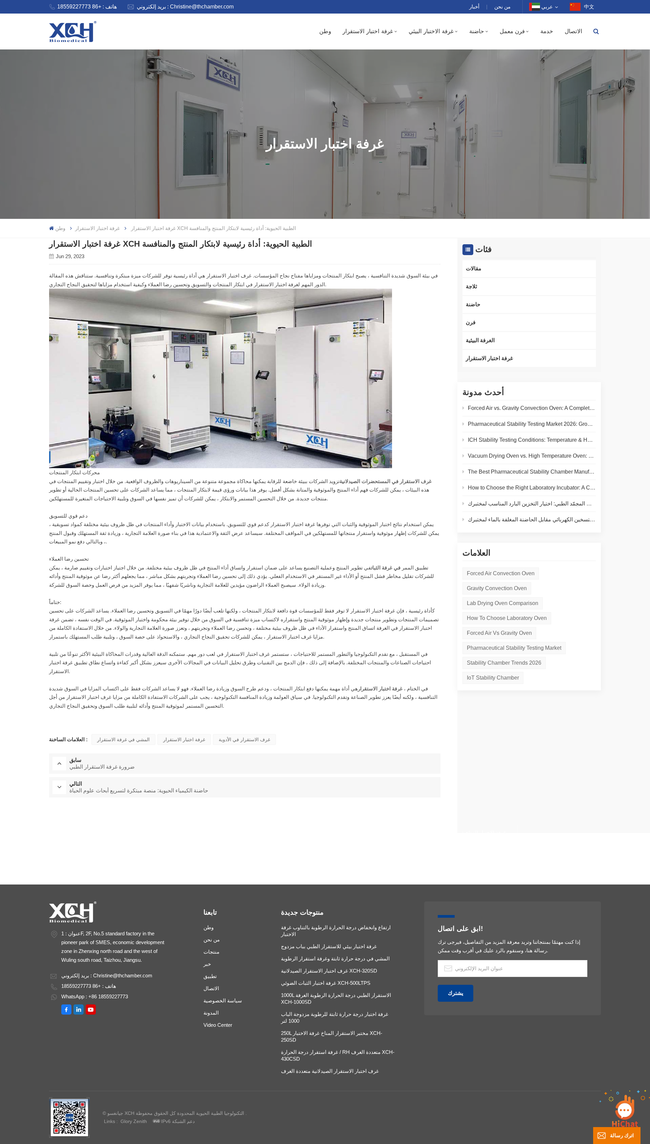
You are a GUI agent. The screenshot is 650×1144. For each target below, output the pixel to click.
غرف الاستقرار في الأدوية (244, 739)
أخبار (474, 6)
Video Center (217, 1025)
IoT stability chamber (493, 678)
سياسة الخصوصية (222, 1000)
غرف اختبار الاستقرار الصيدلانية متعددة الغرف (330, 1071)
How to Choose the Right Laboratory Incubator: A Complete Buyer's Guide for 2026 (532, 488)
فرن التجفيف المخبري (168, 832)
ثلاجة (471, 286)
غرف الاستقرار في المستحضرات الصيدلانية (386, 481)
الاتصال (573, 31)
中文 (589, 6)
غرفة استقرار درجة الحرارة (257, 853)
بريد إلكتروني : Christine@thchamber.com (185, 6)
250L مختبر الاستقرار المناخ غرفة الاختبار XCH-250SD (331, 1036)
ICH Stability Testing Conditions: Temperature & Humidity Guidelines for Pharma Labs (532, 440)
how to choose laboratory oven (507, 618)
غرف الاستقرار (405, 853)
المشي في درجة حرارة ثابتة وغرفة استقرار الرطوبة (335, 958)
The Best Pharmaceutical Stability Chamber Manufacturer (532, 472)
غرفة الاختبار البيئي (431, 31)
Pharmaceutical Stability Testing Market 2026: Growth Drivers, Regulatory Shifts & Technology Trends (532, 424)
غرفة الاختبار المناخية (483, 832)
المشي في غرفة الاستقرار (123, 739)
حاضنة (476, 31)
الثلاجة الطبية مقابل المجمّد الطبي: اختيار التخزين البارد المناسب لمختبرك (532, 503)
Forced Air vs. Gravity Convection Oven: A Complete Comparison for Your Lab (532, 408)
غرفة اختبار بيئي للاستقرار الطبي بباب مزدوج (329, 946)
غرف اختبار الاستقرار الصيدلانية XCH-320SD (329, 971)
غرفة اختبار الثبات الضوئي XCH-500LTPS (325, 983)
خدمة (546, 31)
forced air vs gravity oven (499, 633)
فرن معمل (512, 31)
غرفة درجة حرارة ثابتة (244, 832)
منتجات (211, 952)
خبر (207, 964)
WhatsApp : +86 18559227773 (94, 996)
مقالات (473, 268)
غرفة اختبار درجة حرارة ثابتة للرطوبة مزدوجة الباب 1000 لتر (334, 1017)
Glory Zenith (134, 1121)
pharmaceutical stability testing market (514, 648)
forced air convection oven (501, 573)
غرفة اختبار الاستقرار (368, 31)
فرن (471, 322)
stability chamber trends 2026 (504, 663)
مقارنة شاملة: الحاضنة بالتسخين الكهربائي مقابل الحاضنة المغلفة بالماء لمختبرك (532, 519)
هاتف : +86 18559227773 (87, 6)
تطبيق (210, 976)
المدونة (211, 1013)
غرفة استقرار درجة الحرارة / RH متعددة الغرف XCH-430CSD (337, 1055)
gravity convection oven (497, 588)
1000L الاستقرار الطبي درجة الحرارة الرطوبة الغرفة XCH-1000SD (336, 998)
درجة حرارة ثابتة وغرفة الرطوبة (399, 832)
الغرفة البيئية (480, 340)
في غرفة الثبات (385, 567)
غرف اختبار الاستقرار (337, 853)
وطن (325, 31)
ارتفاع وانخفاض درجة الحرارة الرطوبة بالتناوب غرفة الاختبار (336, 930)
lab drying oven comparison (502, 603)
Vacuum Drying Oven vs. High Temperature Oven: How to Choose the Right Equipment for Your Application (532, 456)
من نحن (502, 6)
